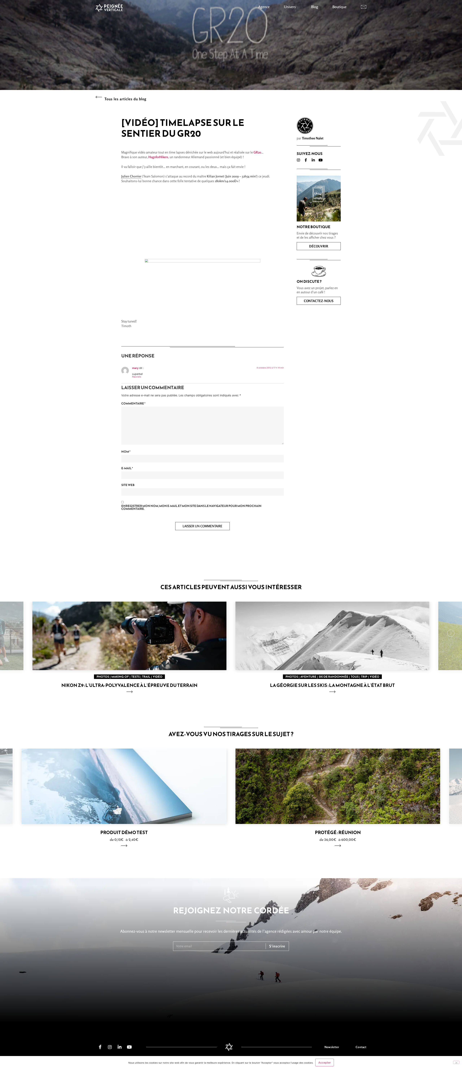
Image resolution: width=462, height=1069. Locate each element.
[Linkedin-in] (313, 160)
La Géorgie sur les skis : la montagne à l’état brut (332, 685)
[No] (456, 1062)
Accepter (324, 1062)
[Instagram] (298, 160)
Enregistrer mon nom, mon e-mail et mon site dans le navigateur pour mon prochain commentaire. (191, 507)
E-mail (127, 468)
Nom (125, 451)
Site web (127, 484)
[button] (11, 633)
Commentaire (133, 403)
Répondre (136, 376)
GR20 (257, 152)
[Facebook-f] (306, 160)
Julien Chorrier (131, 176)
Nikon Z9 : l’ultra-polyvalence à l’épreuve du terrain (129, 685)
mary (135, 367)
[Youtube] (320, 160)
